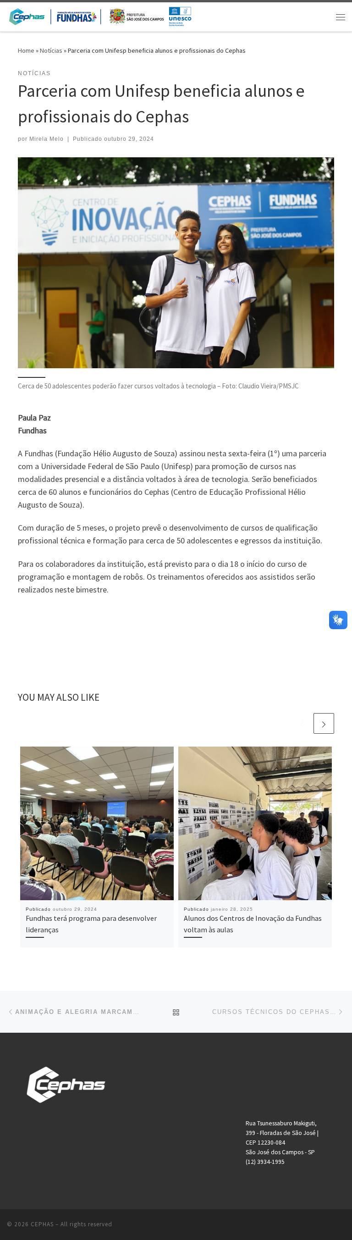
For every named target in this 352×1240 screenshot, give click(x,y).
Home (26, 50)
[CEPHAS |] (100, 15)
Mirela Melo (46, 139)
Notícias (51, 50)
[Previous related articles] (302, 723)
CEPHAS (42, 1224)
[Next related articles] (324, 723)
